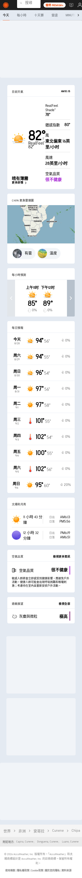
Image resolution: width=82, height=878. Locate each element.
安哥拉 (38, 831)
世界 (7, 831)
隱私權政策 (23, 870)
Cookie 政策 (37, 870)
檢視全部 (64, 604)
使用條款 (10, 870)
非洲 (22, 831)
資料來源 (67, 870)
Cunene (58, 830)
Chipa (76, 830)
